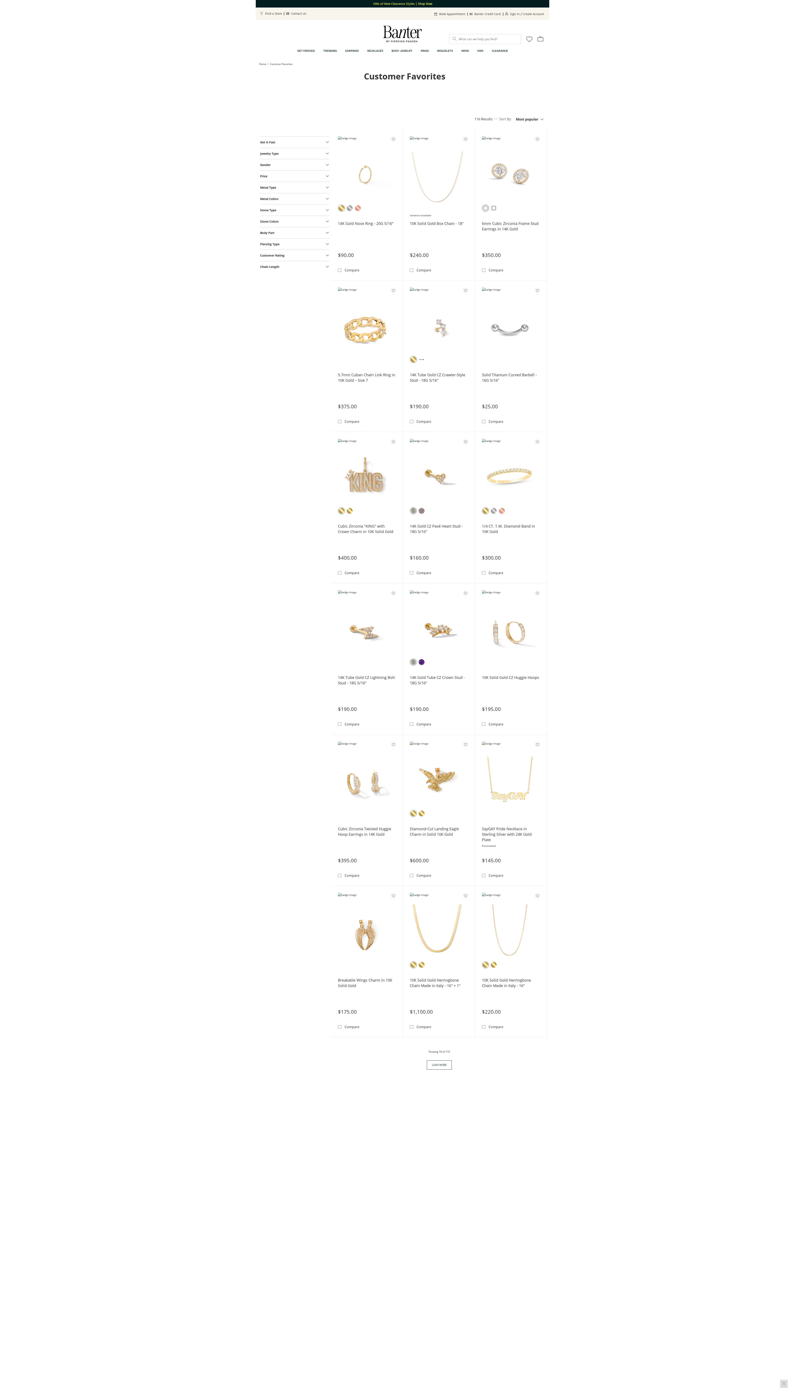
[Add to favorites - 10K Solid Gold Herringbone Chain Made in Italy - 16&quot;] (537, 896)
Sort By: (505, 119)
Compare (352, 270)
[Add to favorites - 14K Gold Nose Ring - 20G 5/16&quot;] (393, 139)
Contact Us (298, 14)
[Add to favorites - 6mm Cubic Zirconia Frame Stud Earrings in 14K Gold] (537, 139)
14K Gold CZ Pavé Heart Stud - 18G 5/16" (436, 529)
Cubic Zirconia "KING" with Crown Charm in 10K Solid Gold (365, 529)
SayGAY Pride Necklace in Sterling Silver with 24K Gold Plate (507, 834)
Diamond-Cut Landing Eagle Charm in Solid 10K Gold (434, 831)
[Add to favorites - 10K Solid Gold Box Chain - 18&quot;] (465, 139)
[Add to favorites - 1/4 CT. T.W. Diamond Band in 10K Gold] (537, 442)
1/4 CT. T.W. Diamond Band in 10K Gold (508, 529)
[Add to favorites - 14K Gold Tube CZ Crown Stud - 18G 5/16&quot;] (465, 593)
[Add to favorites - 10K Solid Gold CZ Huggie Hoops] (537, 593)
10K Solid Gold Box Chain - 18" (437, 223)
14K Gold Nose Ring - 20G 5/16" (365, 223)
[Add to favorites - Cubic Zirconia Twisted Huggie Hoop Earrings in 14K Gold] (393, 744)
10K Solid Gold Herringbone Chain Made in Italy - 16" (506, 983)
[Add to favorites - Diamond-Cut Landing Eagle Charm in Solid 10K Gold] (465, 744)
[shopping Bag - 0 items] (540, 39)
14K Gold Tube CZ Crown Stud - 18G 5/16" (437, 680)
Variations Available (420, 215)
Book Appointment (452, 14)
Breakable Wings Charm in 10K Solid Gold (365, 983)
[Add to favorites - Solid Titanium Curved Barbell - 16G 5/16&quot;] (537, 290)
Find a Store (273, 14)
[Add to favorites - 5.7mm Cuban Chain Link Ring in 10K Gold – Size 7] (393, 290)
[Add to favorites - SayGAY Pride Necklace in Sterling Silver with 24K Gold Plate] (537, 744)
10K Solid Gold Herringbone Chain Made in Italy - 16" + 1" (435, 983)
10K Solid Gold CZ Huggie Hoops (510, 677)
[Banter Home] (402, 34)
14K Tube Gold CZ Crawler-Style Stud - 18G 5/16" (437, 377)
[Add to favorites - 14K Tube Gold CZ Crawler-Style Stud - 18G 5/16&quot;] (465, 290)
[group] (402, 4)
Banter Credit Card (487, 14)
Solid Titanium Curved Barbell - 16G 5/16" (509, 377)
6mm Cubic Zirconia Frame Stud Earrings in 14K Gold (510, 226)
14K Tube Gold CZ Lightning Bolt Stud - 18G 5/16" (366, 680)
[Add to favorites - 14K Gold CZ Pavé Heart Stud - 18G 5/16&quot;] (465, 442)
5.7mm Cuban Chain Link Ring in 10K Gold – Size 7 (366, 377)
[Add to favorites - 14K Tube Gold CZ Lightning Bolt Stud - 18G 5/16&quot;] (393, 593)
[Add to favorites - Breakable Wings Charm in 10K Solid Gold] (393, 896)
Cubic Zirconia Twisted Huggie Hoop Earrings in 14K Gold (364, 831)
